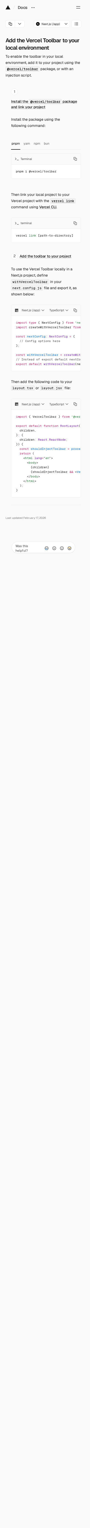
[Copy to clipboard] (75, 159)
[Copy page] (10, 24)
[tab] (15, 144)
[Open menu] (78, 7)
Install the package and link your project (44, 104)
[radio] (46, 548)
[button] (52, 24)
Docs (22, 7)
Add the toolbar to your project (45, 256)
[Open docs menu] (33, 7)
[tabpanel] (46, 166)
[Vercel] (8, 7)
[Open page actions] (19, 24)
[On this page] (76, 24)
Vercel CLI (47, 207)
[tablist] (46, 144)
